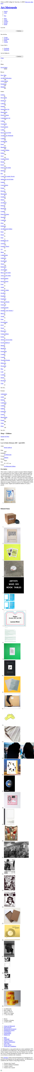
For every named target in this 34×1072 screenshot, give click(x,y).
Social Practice (4, 281)
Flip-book (3, 380)
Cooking (3, 374)
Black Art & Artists (6, 272)
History (3, 199)
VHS (2, 383)
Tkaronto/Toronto (5, 360)
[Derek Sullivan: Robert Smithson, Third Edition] (12, 560)
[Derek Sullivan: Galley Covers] (9, 609)
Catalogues (3, 402)
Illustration (3, 147)
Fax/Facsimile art (5, 342)
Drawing (3, 191)
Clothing (3, 405)
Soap (2, 237)
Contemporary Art (5, 118)
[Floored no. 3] (14, 576)
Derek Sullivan (8, 447)
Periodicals (3, 84)
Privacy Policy (8, 1045)
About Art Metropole (9, 1026)
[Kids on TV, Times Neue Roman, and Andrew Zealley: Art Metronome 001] (12, 940)
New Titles (3, 75)
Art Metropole (9, 7)
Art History (4, 202)
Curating (3, 354)
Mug (2, 369)
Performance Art (5, 109)
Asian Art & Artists (6, 275)
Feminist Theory (5, 246)
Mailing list (7, 1034)
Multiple (3, 345)
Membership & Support (10, 1029)
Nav (5, 15)
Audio (2, 287)
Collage (3, 121)
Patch (2, 231)
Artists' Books (4, 81)
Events (6, 23)
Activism (3, 243)
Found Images (4, 127)
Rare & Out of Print (6, 132)
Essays (2, 164)
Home (5, 24)
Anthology (3, 258)
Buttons (3, 400)
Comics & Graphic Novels (8, 176)
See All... (3, 387)
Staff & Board (7, 1027)
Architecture (4, 141)
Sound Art (3, 100)
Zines (2, 223)
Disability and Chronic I (7, 310)
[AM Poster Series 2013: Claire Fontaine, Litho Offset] (9, 956)
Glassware (3, 304)
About (5, 20)
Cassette (3, 357)
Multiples (3, 87)
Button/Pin (3, 266)
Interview (3, 170)
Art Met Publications (6, 78)
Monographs (4, 417)
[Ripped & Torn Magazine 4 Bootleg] (9, 890)
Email (5, 40)
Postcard (3, 205)
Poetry (2, 144)
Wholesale (6, 1039)
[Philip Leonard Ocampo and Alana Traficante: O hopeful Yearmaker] (12, 774)
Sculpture (3, 197)
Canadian (3, 138)
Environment (4, 322)
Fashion (3, 182)
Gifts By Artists (5, 290)
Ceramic (3, 211)
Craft (2, 371)
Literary (3, 94)
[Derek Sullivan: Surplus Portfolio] (9, 824)
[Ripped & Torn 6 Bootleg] (10, 907)
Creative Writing (5, 150)
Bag (2, 173)
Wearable (3, 217)
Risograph (3, 208)
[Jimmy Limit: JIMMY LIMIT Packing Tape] (12, 1006)
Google (6, 42)
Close (2, 58)
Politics (2, 153)
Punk (2, 319)
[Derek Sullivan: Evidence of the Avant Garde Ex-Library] (12, 543)
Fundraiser (3, 299)
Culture (3, 129)
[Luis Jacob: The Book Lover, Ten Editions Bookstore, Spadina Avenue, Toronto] (16, 857)
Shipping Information (9, 1042)
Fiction (2, 188)
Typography (4, 124)
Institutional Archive (9, 1030)
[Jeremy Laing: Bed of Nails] (11, 841)
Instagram (6, 50)
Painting (3, 106)
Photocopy (3, 331)
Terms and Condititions (10, 1046)
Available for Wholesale (7, 135)
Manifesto (3, 348)
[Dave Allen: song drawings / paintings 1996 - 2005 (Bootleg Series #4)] (9, 874)
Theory (2, 264)
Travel (2, 328)
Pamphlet (3, 296)
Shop (5, 18)
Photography (4, 112)
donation (6, 1057)
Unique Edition (5, 334)
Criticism (3, 103)
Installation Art (4, 240)
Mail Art (3, 313)
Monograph (4, 194)
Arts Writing (4, 269)
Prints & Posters (5, 214)
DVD (2, 325)
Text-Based (4, 261)
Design (2, 162)
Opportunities (7, 1033)
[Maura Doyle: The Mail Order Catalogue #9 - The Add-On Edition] (12, 807)
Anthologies (4, 394)
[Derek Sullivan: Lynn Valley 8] (9, 791)
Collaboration (4, 255)
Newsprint (3, 366)
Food (2, 284)
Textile (2, 316)
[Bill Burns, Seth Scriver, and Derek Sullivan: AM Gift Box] (12, 527)
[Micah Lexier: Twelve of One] (12, 923)
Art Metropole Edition (6, 229)
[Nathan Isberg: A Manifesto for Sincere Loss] (10, 642)
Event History (7, 1032)
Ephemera (3, 226)
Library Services (8, 1040)
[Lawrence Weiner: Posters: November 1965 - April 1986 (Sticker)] (15, 626)
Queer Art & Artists (6, 167)
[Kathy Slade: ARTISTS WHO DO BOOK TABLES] (14, 593)
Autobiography (5, 307)
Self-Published (4, 278)
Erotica (2, 336)
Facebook (6, 39)
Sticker (2, 377)
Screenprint (4, 351)
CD (2, 249)
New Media (4, 97)
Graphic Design (5, 159)
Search (6, 11)
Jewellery (3, 293)
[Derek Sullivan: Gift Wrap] (12, 741)
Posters (2, 420)
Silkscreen (3, 363)
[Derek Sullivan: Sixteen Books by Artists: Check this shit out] (10, 725)
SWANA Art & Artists (6, 339)
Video (2, 423)
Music (2, 252)
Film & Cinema (5, 115)
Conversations (4, 185)
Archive (6, 21)
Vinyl (2, 156)
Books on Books (5, 301)
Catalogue (3, 220)
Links (5, 13)
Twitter (6, 37)
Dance (2, 234)
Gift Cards (6, 1043)
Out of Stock (4, 67)
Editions (3, 408)
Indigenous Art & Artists (7, 179)
